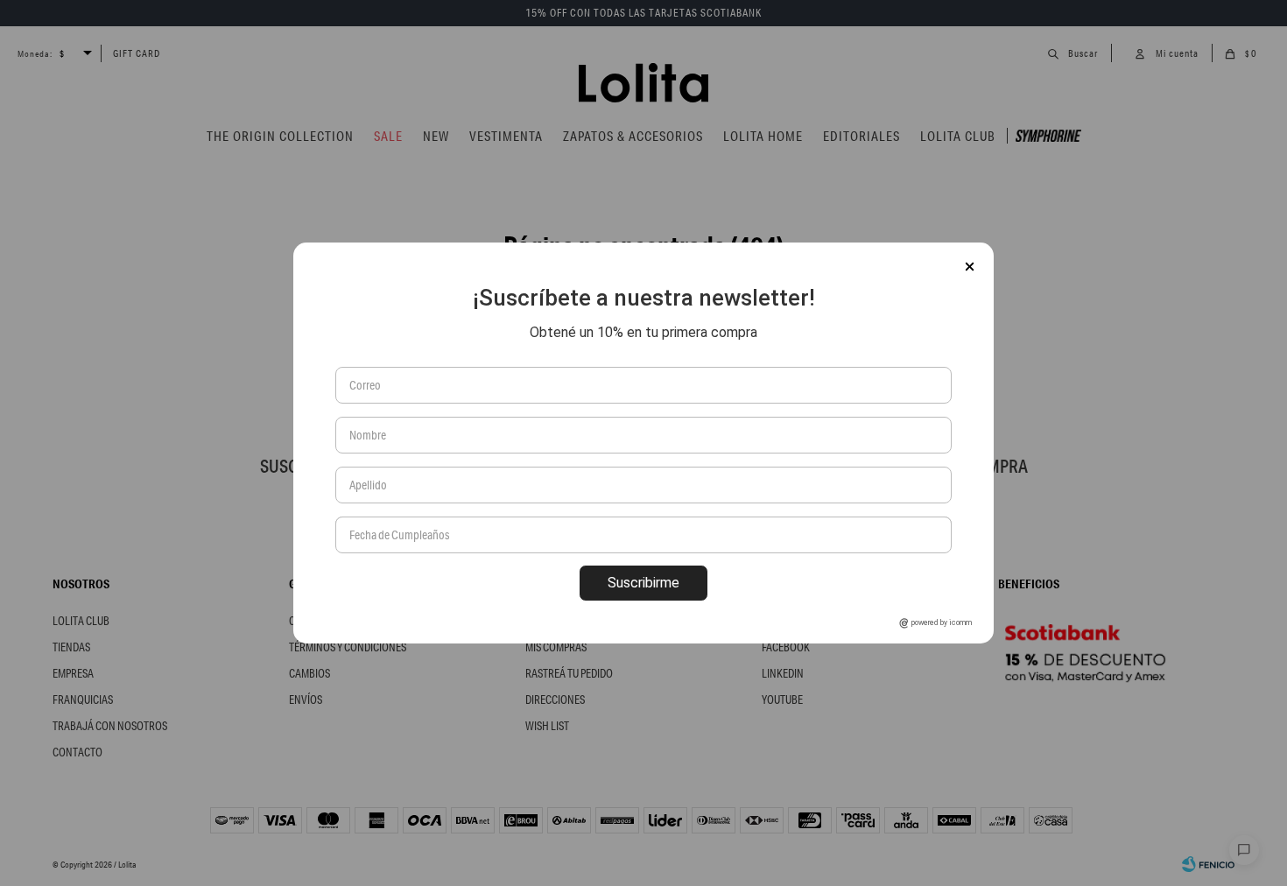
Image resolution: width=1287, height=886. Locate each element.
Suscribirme (643, 582)
